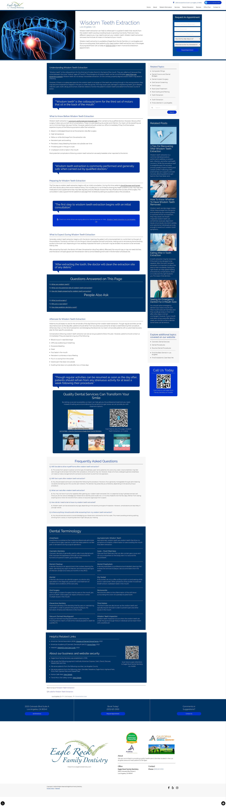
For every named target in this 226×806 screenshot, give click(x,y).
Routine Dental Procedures (161, 348)
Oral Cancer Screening (160, 82)
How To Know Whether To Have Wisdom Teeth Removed (162, 202)
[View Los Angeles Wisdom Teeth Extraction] (37, 59)
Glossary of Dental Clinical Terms (87, 641)
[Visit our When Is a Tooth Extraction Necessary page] (71, 450)
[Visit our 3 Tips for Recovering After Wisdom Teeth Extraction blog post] (163, 144)
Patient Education (187, 7)
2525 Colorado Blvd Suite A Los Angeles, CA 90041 (188, 2)
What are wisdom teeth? (60, 284)
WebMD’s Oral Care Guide (66, 648)
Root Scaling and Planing (161, 92)
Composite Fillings (158, 71)
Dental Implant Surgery (160, 79)
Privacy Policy (50, 788)
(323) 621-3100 (110, 45)
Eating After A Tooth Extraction (160, 254)
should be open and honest (130, 185)
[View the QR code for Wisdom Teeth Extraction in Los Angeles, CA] (119, 426)
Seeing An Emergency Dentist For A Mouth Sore (163, 300)
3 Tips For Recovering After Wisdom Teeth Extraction (161, 149)
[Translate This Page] (223, 803)
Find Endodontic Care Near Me (162, 358)
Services (177, 7)
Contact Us (216, 7)
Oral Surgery (156, 85)
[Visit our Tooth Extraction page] (122, 450)
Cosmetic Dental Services (161, 342)
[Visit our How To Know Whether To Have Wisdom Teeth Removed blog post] (163, 197)
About (155, 7)
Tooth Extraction (157, 95)
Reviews (198, 7)
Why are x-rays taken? (59, 304)
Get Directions (37, 713)
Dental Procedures (158, 345)
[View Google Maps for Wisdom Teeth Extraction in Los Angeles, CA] (80, 429)
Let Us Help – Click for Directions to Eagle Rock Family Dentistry (80, 431)
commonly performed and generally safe (83, 121)
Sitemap (57, 788)
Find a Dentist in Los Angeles (162, 103)
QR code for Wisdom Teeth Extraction (60, 692)
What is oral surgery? (59, 300)
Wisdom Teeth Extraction (66, 688)
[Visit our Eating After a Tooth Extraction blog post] (163, 250)
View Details (68, 674)
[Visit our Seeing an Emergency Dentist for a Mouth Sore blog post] (163, 297)
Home (149, 7)
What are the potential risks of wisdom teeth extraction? (71, 288)
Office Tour (207, 7)
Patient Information (166, 7)
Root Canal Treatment (159, 89)
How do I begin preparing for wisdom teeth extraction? (71, 291)
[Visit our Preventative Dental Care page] (96, 450)
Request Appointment (113, 713)
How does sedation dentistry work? (64, 307)
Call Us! (214, 2)
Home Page (91, 644)
